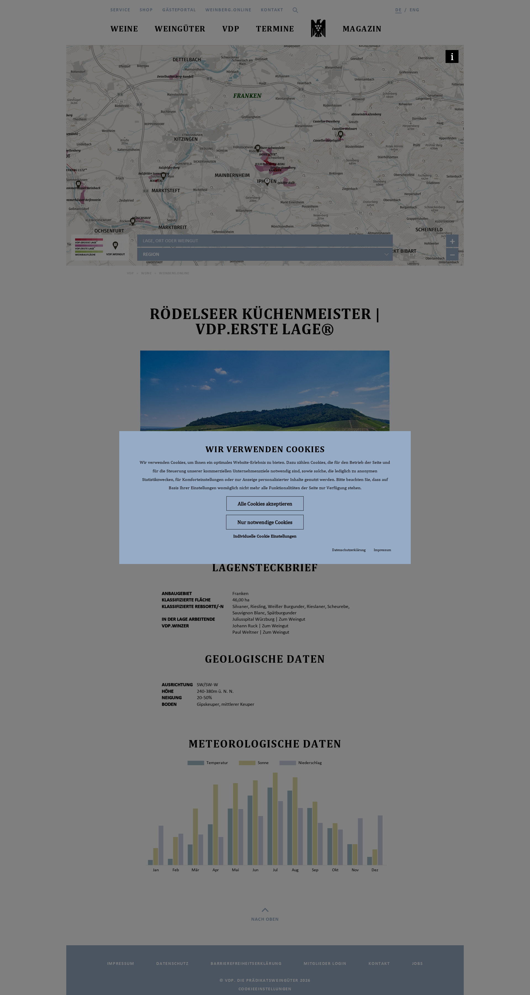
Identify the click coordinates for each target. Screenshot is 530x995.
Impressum (382, 550)
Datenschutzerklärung (348, 550)
